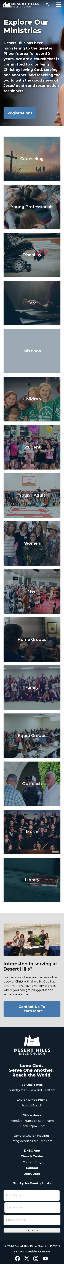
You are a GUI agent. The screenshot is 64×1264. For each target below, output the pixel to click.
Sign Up (32, 1230)
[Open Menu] (58, 4)
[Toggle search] (47, 4)
